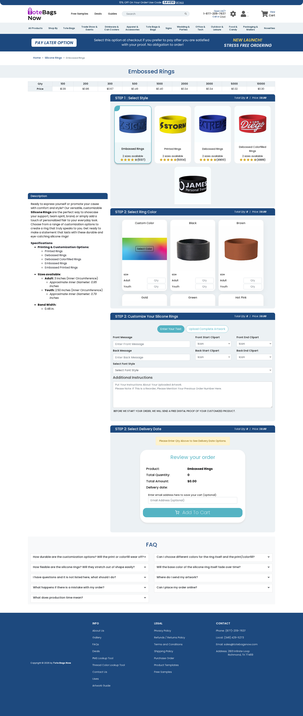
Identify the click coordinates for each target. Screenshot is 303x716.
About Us (98, 630)
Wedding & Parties (183, 28)
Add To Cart (195, 512)
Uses (95, 679)
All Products (35, 28)
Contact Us (99, 672)
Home (37, 58)
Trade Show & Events (89, 28)
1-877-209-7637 (214, 13)
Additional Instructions (133, 377)
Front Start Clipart (207, 337)
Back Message (122, 350)
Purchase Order (164, 658)
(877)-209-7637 (235, 630)
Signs (169, 28)
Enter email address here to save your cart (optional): (182, 495)
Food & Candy (233, 28)
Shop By (53, 28)
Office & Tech (200, 28)
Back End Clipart (247, 350)
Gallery (96, 637)
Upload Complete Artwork (207, 329)
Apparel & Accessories (132, 28)
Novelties (269, 28)
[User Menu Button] (233, 14)
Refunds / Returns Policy (169, 637)
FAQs (95, 644)
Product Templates (166, 665)
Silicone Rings (53, 58)
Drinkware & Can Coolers (111, 28)
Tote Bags (69, 28)
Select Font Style (124, 364)
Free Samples (79, 13)
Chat (223, 16)
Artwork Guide (101, 685)
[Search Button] (186, 13)
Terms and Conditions (168, 644)
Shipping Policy (163, 651)
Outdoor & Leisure (217, 28)
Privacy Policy (162, 630)
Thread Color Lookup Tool (108, 665)
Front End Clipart (248, 337)
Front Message (122, 337)
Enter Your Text (170, 329)
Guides (112, 13)
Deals (98, 13)
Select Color (144, 249)
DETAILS (180, 2)
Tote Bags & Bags (153, 28)
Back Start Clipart (207, 350)
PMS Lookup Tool (102, 658)
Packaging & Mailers (250, 28)
